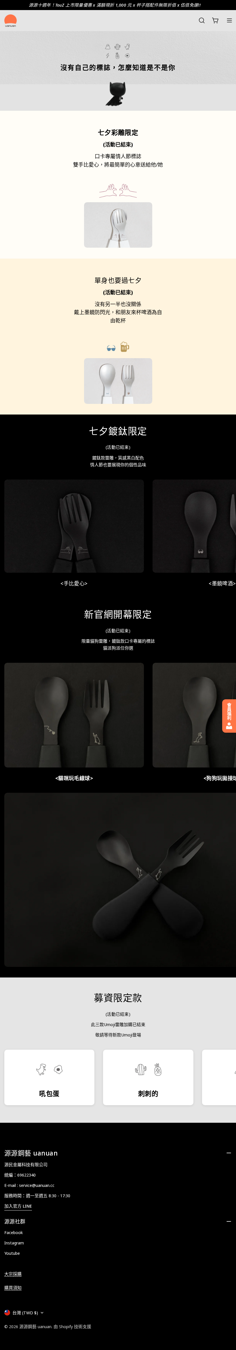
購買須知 (13, 1287)
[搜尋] (202, 20)
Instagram (14, 1243)
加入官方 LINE (18, 1206)
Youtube (12, 1253)
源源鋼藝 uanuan (35, 1326)
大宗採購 (13, 1274)
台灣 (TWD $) (25, 1312)
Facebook (13, 1232)
